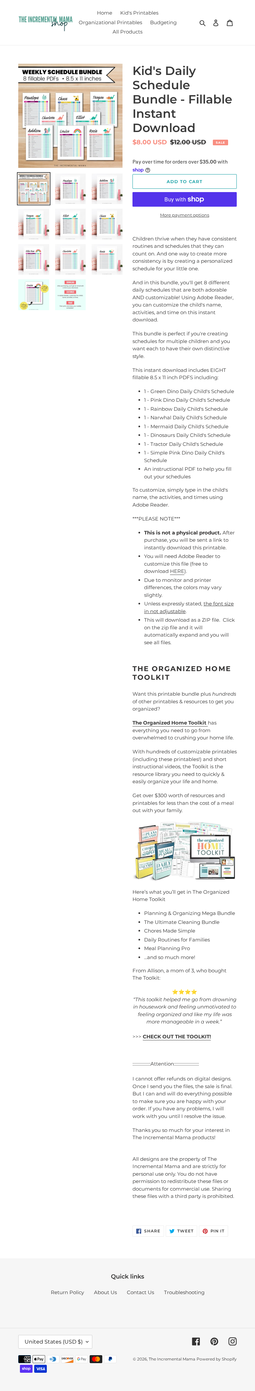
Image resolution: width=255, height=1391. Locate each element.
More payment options (184, 215)
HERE (177, 571)
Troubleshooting (184, 1292)
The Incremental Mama (172, 1358)
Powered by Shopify (217, 1358)
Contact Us (140, 1292)
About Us (105, 1292)
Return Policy (67, 1292)
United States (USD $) (54, 1342)
